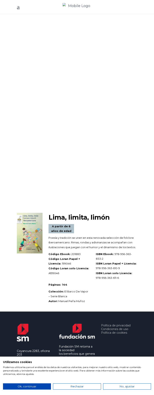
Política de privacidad (116, 325)
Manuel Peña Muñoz (71, 301)
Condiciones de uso (114, 329)
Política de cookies (114, 332)
